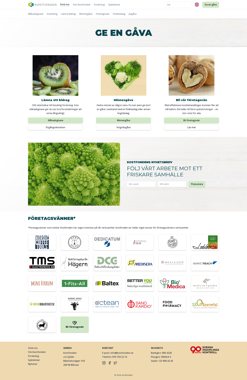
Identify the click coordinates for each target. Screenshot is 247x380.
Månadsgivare (35, 13)
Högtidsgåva (123, 127)
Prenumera (197, 184)
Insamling (52, 13)
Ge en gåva (211, 4)
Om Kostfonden (81, 4)
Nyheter (32, 364)
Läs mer (191, 127)
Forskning (99, 4)
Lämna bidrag (68, 13)
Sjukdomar (114, 4)
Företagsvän (102, 13)
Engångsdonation (55, 127)
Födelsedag (119, 13)
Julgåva (133, 13)
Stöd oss (64, 4)
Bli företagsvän (191, 120)
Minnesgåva (85, 13)
